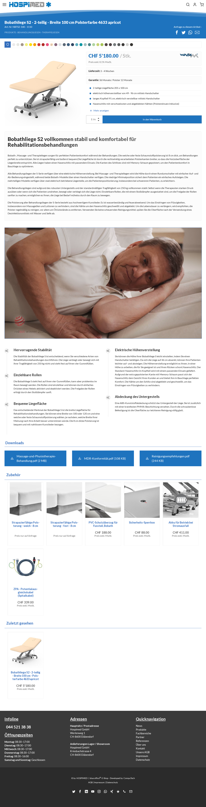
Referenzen (142, 740)
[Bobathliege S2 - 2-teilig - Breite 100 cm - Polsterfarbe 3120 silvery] (114, 44)
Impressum (142, 756)
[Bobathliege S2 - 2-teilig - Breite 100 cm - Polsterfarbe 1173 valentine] (38, 44)
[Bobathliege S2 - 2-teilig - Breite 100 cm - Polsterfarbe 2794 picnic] (101, 44)
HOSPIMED (82, 778)
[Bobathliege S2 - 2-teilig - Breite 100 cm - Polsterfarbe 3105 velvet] (43, 44)
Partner (140, 737)
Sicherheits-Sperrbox (142, 522)
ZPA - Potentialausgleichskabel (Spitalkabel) (25, 592)
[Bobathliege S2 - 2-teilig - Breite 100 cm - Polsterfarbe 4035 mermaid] (80, 44)
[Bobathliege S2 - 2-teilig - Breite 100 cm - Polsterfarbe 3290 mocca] (110, 44)
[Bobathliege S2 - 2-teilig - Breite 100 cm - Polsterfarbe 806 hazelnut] (22, 44)
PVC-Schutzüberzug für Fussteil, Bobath (103, 524)
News (139, 725)
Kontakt (140, 748)
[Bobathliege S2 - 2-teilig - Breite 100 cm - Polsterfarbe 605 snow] (13, 44)
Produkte (10, 32)
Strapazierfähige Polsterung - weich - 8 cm (26, 524)
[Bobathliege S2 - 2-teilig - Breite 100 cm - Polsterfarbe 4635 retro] (127, 44)
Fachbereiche (143, 733)
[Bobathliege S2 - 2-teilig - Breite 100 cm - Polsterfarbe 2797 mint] (85, 44)
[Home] (30, 4)
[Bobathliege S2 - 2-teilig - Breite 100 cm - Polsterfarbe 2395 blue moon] (60, 44)
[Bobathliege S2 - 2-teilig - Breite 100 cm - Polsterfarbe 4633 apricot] (51, 44)
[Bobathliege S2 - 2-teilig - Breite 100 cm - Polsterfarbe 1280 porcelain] (17, 44)
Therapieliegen (50, 32)
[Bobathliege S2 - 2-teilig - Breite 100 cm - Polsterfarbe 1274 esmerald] (89, 44)
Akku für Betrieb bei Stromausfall (181, 524)
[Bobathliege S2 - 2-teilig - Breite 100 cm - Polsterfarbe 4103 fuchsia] (47, 44)
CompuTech (129, 778)
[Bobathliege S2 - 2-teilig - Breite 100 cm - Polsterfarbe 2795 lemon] (26, 44)
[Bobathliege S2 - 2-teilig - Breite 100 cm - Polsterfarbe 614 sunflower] (30, 44)
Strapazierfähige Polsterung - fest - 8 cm (64, 524)
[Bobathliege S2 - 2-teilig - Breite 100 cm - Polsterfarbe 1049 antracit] (118, 44)
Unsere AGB (143, 752)
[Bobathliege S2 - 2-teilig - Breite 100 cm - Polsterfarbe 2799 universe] (72, 44)
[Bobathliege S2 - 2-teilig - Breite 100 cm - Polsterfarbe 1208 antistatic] (123, 44)
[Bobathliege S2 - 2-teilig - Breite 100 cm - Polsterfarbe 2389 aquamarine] (76, 44)
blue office (95, 778)
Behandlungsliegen (29, 32)
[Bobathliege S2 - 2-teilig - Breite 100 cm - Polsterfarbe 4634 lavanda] (55, 44)
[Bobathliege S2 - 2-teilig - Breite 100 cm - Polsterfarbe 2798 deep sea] (68, 44)
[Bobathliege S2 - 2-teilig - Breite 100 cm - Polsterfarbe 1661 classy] (131, 44)
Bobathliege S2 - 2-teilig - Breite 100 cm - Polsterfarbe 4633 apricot (25, 676)
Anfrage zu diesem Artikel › (187, 26)
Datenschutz (143, 759)
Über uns (141, 744)
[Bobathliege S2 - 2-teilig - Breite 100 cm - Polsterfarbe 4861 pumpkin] (34, 44)
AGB (90, 782)
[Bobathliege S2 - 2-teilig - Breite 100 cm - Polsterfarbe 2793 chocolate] (106, 44)
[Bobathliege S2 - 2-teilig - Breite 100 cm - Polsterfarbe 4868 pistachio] (93, 44)
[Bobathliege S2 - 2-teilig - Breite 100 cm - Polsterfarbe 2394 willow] (97, 44)
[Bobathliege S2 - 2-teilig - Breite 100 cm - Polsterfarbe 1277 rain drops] (64, 44)
